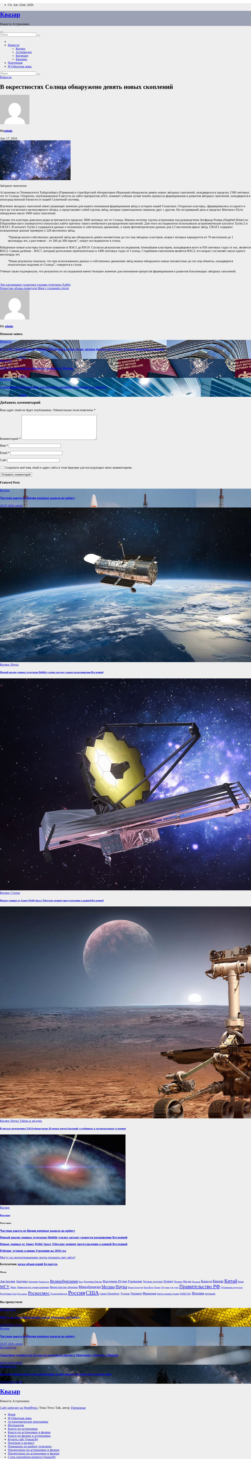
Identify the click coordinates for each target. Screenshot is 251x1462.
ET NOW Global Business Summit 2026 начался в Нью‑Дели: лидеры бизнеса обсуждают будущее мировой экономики (82, 349)
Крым (241, 1281)
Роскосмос (39, 1293)
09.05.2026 (7, 1362)
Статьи (15, 892)
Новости (13, 45)
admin (8, 130)
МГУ (5, 1286)
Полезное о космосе (21, 1443)
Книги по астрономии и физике (29, 1432)
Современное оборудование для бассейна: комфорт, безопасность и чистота (53, 387)
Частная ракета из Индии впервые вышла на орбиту (37, 498)
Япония (198, 1293)
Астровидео (24, 52)
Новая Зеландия (135, 1287)
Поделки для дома (169, 1287)
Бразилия (33, 1281)
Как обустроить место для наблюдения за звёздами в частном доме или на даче (55, 1374)
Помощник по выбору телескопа (30, 1446)
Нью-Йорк (148, 1287)
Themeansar (78, 1407)
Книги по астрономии (23, 1428)
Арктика (22, 1281)
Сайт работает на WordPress (19, 1407)
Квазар (10, 14)
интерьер (210, 1293)
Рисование (22, 1294)
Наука (15, 664)
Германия (135, 1281)
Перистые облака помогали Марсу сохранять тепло (34, 288)
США (92, 1293)
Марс (13, 1287)
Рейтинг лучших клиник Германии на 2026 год (33, 1250)
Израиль (178, 1281)
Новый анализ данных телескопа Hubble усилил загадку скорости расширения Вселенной (51, 672)
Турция (125, 1293)
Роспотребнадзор (58, 1293)
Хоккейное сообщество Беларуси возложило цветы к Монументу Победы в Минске (59, 1355)
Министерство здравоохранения (33, 1287)
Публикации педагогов (232, 1287)
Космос (20, 48)
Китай (230, 1280)
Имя (4, 445)
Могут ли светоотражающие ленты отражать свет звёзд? (37, 1257)
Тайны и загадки (30, 1121)
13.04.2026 (7, 1382)
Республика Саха (8, 1293)
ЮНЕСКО (185, 1293)
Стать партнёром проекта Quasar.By (32, 1457)
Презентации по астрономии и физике (33, 1450)
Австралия (7, 1281)
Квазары (21, 59)
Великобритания (64, 1281)
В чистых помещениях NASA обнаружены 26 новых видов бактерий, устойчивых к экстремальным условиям (63, 1128)
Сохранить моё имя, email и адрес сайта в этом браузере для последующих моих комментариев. (68, 467)
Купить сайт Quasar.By (23, 1439)
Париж (157, 1287)
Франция (149, 1293)
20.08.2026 (7, 1325)
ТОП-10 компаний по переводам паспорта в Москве (37, 368)
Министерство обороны (64, 1287)
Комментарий (10, 438)
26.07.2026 (7, 505)
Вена (81, 1282)
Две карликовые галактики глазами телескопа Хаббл (35, 284)
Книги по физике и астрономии (29, 1435)
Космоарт (22, 55)
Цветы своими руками (168, 1293)
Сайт (3, 460)
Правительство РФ (199, 1286)
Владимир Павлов (93, 1281)
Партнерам (15, 62)
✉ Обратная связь (20, 66)
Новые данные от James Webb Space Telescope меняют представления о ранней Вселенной (52, 900)
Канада (206, 1281)
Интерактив (16, 1425)
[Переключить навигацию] (1, 31)
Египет (168, 1281)
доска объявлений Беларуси (37, 1264)
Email (5, 452)
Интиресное (8, 1309)
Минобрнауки (89, 1287)
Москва (108, 1286)
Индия (187, 1281)
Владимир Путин (115, 1281)
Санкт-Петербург (110, 1293)
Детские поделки (153, 1281)
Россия (76, 1293)
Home (11, 1414)
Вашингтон (44, 1282)
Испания (196, 1282)
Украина (136, 1293)
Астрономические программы (28, 1421)
